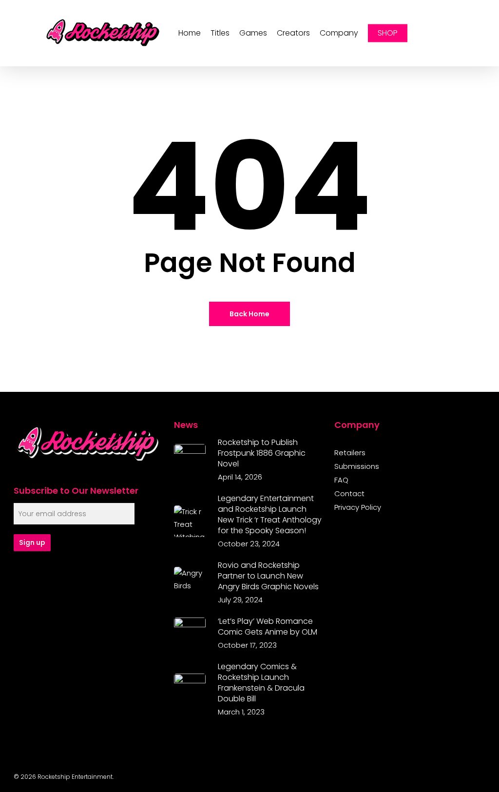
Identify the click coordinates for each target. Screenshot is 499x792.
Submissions (356, 466)
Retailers (349, 453)
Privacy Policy (357, 507)
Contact (349, 494)
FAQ (341, 480)
